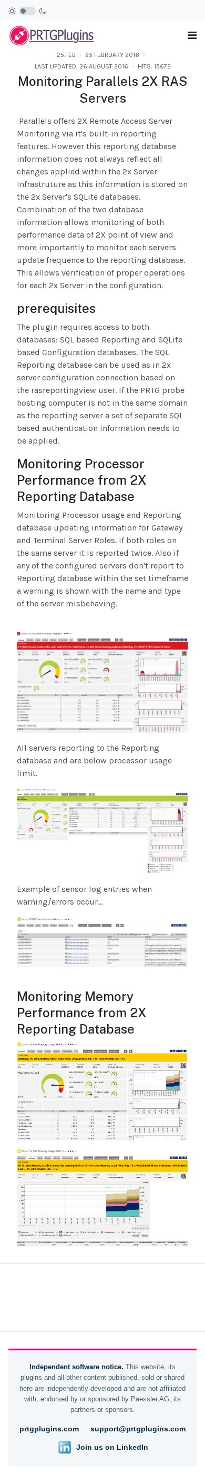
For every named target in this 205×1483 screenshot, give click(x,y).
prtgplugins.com (49, 1429)
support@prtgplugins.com (138, 1429)
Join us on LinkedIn (112, 1447)
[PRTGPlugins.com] (52, 35)
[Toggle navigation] (192, 35)
